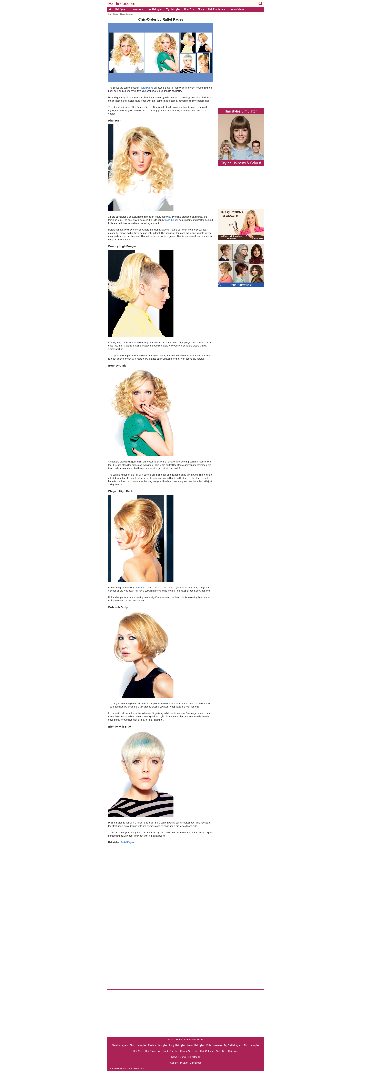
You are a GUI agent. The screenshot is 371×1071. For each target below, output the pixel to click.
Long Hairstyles (177, 1045)
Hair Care (138, 1051)
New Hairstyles (154, 9)
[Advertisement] (160, 875)
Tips (200, 9)
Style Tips (221, 1051)
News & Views (236, 9)
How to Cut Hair (170, 1051)
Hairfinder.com (121, 3)
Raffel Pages (146, 88)
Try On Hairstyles (233, 1045)
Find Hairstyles (251, 1045)
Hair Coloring (207, 1051)
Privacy (184, 1063)
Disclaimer (195, 1063)
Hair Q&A (120, 9)
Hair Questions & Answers (189, 1039)
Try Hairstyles (173, 9)
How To (188, 9)
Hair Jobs (233, 1051)
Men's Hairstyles (195, 1045)
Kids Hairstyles (214, 1045)
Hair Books (194, 1057)
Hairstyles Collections (126, 14)
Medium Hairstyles (157, 1045)
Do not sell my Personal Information (126, 1068)
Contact (174, 1063)
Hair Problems (216, 9)
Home (109, 14)
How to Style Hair (189, 1051)
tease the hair (171, 220)
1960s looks (140, 587)
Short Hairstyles (138, 1045)
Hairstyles (136, 9)
